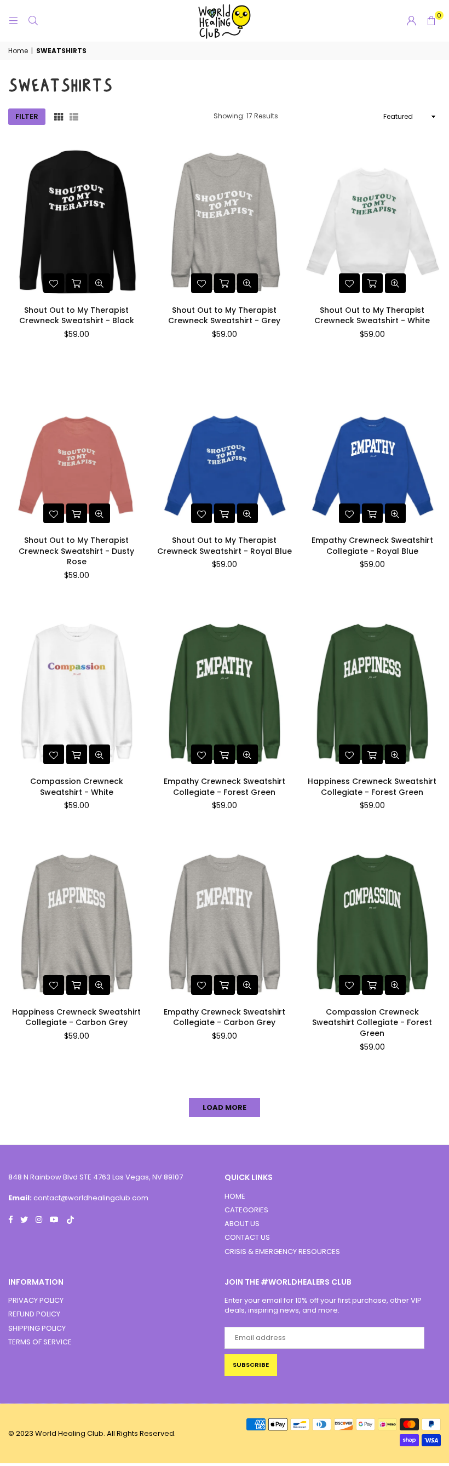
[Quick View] (99, 283)
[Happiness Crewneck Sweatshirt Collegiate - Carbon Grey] (77, 924)
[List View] (74, 116)
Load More (224, 1107)
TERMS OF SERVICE (40, 1342)
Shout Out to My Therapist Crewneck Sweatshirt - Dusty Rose (76, 551)
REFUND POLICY (34, 1314)
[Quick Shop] (76, 283)
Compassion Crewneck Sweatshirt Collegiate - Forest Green (372, 1022)
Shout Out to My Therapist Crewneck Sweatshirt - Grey (224, 316)
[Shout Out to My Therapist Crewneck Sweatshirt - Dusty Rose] (77, 452)
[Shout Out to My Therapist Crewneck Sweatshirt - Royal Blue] (224, 452)
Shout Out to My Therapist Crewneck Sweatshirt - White (372, 316)
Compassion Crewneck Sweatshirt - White (76, 787)
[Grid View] (58, 116)
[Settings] (411, 21)
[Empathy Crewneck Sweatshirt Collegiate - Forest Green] (224, 693)
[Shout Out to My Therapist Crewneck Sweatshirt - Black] (77, 222)
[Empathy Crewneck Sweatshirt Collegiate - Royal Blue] (372, 452)
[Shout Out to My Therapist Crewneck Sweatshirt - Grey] (224, 222)
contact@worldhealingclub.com (90, 1198)
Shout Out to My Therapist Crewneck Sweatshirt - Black (76, 316)
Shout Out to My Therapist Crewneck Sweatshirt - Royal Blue (224, 546)
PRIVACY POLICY (36, 1300)
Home (18, 51)
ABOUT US (242, 1223)
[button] (431, 21)
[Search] (33, 20)
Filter (26, 116)
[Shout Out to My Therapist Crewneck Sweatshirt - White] (372, 222)
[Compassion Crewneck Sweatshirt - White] (77, 693)
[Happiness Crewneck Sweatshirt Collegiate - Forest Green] (372, 693)
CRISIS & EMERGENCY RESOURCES (282, 1251)
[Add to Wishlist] (53, 283)
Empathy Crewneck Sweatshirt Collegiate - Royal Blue (372, 546)
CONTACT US (247, 1237)
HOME (235, 1196)
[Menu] (13, 20)
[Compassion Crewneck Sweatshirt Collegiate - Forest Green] (372, 924)
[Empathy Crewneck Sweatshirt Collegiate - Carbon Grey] (224, 924)
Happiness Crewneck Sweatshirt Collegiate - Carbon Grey (76, 1017)
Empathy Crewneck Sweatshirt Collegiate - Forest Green (224, 787)
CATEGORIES (246, 1210)
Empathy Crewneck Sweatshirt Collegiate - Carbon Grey (224, 1017)
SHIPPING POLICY (37, 1328)
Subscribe (251, 1364)
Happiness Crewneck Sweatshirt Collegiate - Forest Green (372, 787)
